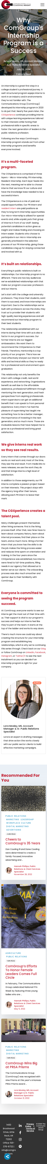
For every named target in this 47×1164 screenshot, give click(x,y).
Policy (28, 1126)
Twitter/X (20, 655)
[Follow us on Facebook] (20, 1132)
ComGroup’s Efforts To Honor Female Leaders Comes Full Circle (21, 972)
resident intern (8, 208)
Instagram (6, 655)
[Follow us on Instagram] (20, 1139)
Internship (23, 10)
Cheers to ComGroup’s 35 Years (22, 841)
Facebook (40, 652)
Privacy (30, 1124)
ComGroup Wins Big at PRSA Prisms (21, 1065)
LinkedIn (30, 652)
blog (43, 648)
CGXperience (8, 114)
